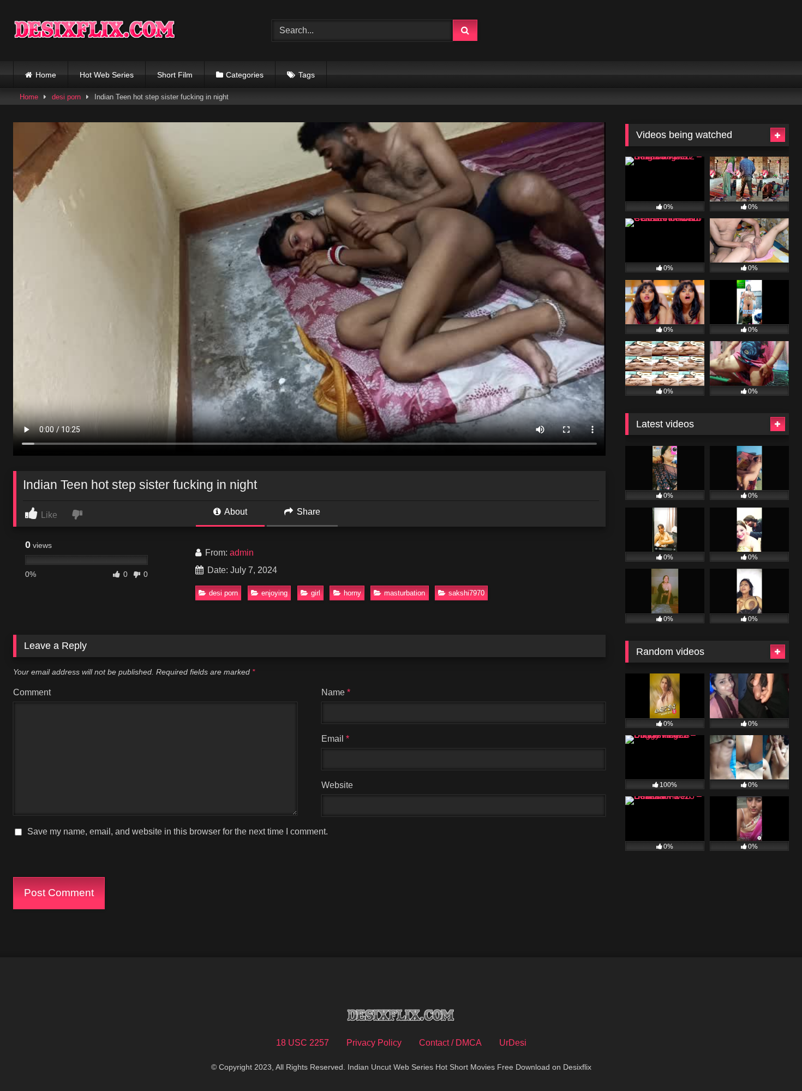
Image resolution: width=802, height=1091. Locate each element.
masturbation (404, 593)
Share (307, 511)
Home (45, 74)
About (235, 511)
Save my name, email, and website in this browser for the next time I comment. (177, 831)
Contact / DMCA (450, 1042)
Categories (245, 74)
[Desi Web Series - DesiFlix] (95, 30)
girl (315, 593)
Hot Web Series (107, 74)
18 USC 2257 (302, 1042)
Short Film (175, 74)
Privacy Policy (374, 1042)
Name (335, 692)
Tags (306, 74)
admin (242, 552)
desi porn (66, 97)
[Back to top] (768, 1058)
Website (337, 785)
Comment (32, 692)
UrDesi (512, 1042)
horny (352, 593)
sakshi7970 (466, 593)
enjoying (274, 593)
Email (335, 738)
